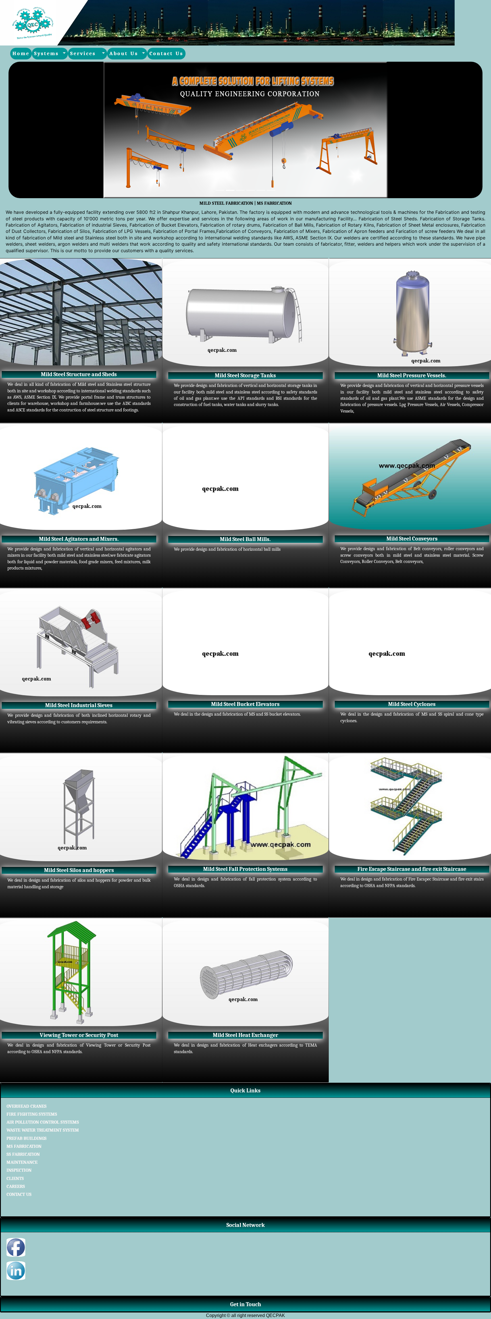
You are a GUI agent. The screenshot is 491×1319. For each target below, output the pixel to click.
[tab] (245, 1091)
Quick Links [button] (245, 1090)
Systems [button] (47, 54)
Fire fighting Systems (32, 1114)
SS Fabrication (23, 1154)
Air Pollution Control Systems (43, 1122)
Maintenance (22, 1162)
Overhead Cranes (27, 1106)
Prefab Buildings (27, 1138)
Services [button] (85, 54)
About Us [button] (125, 54)
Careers (16, 1186)
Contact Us (166, 54)
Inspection (19, 1170)
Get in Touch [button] (245, 1304)
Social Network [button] (245, 1225)
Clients (15, 1178)
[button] (44, 130)
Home (21, 54)
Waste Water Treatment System (43, 1130)
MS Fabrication (24, 1146)
